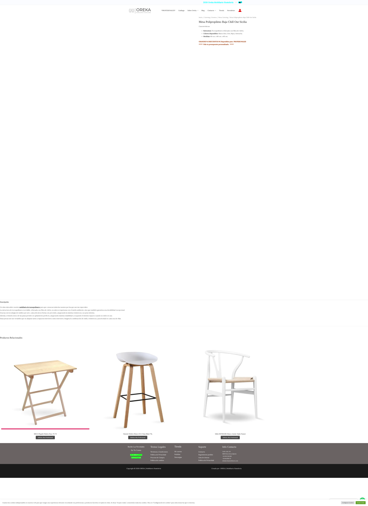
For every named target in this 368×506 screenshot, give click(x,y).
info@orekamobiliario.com (230, 461)
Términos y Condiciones (159, 452)
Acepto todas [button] (360, 503)
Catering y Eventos (210, 17)
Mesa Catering (223, 17)
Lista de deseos (203, 457)
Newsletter (231, 10)
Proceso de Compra (157, 457)
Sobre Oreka (192, 10)
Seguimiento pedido (205, 455)
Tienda (221, 10)
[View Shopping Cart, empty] (240, 2)
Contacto (211, 10)
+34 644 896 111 (226, 458)
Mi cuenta (178, 451)
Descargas (178, 457)
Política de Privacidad (158, 455)
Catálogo (181, 10)
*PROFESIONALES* (168, 10)
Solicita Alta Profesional (45, 437)
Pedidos (177, 454)
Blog (203, 10)
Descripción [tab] (4, 302)
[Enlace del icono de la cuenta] (240, 10)
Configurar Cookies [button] (348, 503)
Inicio (200, 17)
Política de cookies (157, 460)
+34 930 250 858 (227, 456)
